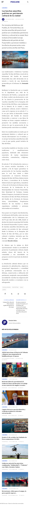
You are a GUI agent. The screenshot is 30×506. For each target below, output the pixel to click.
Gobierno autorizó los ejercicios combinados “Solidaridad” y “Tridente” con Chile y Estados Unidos (15, 465)
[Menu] (3, 2)
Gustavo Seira (10, 19)
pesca (21, 287)
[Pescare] (15, 2)
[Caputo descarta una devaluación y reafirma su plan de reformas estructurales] (15, 397)
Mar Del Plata (15, 287)
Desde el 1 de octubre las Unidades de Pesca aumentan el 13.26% (14, 438)
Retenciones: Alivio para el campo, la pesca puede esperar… (14, 492)
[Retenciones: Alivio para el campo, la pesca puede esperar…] (15, 479)
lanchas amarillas (7, 287)
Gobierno (4, 8)
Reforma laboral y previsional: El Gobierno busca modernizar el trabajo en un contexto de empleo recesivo (14, 383)
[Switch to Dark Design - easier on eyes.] (27, 2)
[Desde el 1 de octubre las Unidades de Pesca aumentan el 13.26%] (15, 425)
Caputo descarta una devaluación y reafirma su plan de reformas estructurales (13, 411)
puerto (4, 289)
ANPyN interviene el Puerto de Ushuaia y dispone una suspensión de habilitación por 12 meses (15, 354)
